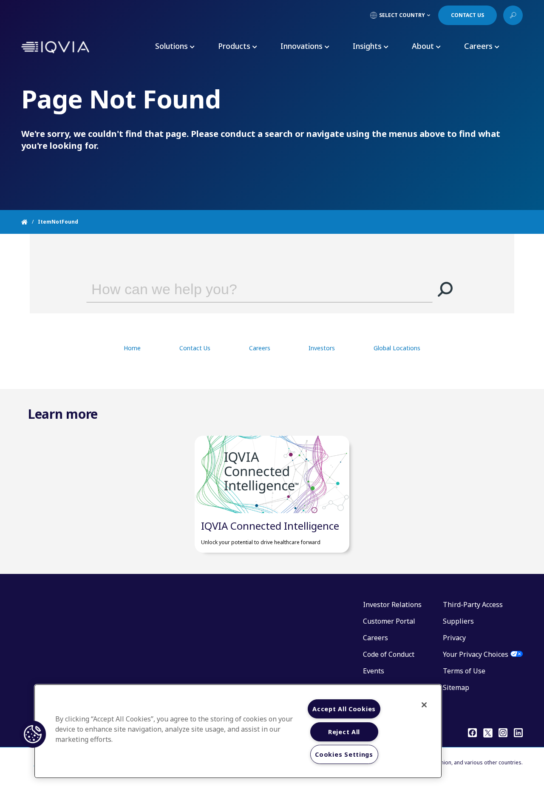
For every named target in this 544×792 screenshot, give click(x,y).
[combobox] (247, 289)
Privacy (454, 637)
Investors (322, 348)
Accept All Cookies (344, 709)
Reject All (344, 732)
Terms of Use (464, 671)
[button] (445, 289)
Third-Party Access (473, 604)
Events (373, 671)
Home (132, 348)
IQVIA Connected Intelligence (270, 526)
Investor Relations (392, 604)
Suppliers (458, 621)
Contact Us (194, 348)
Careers (259, 348)
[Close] (424, 704)
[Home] (29, 222)
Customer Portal (389, 621)
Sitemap (456, 687)
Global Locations (397, 348)
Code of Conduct (388, 654)
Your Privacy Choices (475, 654)
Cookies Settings (344, 754)
